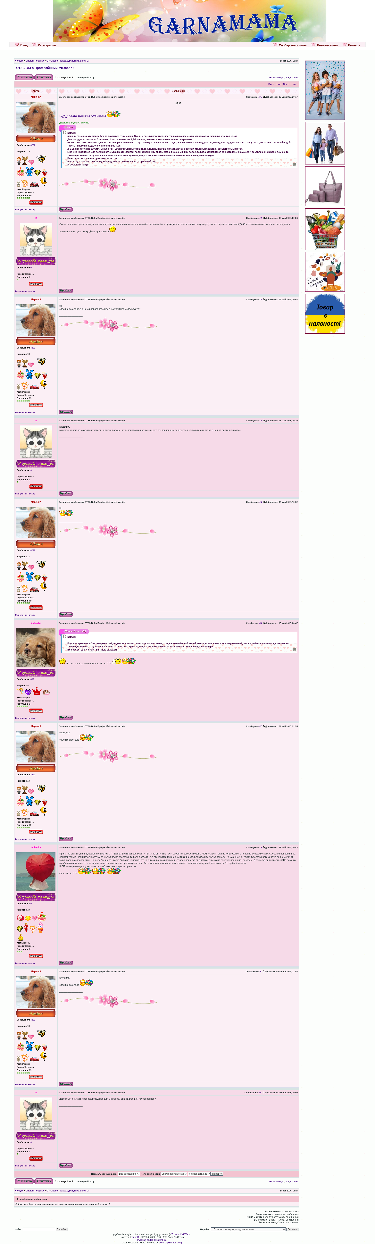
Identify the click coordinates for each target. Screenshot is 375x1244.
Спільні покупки (35, 60)
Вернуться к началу (25, 210)
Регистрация (46, 45)
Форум (19, 60)
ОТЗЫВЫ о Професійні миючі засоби (45, 68)
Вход (23, 45)
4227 (32, 145)
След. (296, 77)
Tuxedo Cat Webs (180, 1234)
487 (32, 679)
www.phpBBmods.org (170, 1242)
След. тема (289, 84)
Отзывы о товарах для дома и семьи (67, 60)
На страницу (276, 77)
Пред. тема (274, 84)
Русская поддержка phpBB (152, 1240)
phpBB (136, 1237)
